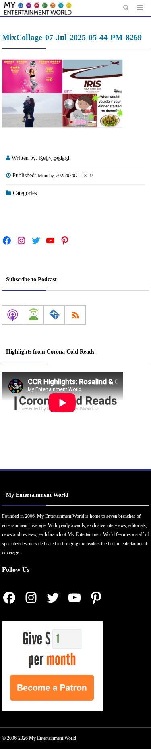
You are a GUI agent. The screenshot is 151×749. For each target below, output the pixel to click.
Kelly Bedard (54, 158)
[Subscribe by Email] (54, 315)
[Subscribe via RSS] (75, 315)
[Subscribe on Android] (33, 315)
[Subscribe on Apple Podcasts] (12, 315)
